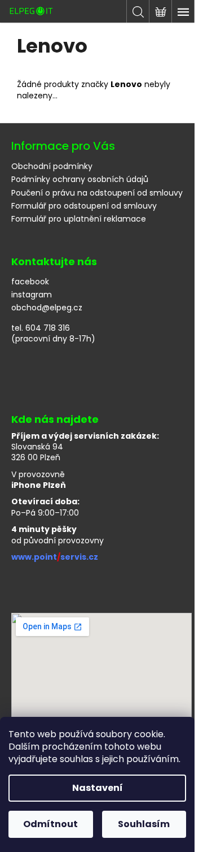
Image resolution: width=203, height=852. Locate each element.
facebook (30, 281)
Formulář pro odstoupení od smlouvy (84, 205)
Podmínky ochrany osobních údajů (79, 179)
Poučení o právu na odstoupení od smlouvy (97, 192)
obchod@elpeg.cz (46, 307)
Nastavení (97, 787)
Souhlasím (144, 824)
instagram (31, 294)
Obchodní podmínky (51, 166)
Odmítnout (50, 824)
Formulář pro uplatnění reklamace (78, 218)
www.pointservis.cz (54, 557)
